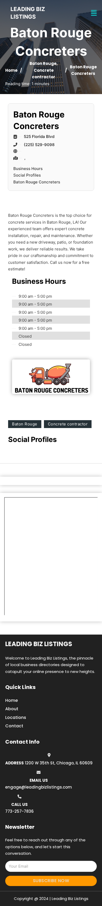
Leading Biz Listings (38, 644)
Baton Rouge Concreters (36, 181)
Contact (14, 726)
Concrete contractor (68, 423)
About (11, 709)
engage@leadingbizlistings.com (38, 787)
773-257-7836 (19, 811)
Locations (15, 717)
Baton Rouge (43, 63)
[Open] (94, 13)
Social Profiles (27, 175)
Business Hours (28, 168)
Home (11, 70)
